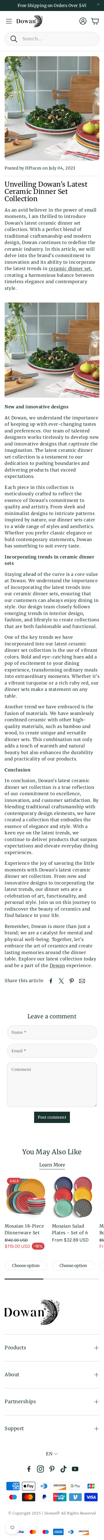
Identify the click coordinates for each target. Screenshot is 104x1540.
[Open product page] (73, 1196)
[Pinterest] (52, 1469)
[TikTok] (63, 1469)
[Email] (82, 981)
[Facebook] (28, 1469)
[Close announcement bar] (98, 4)
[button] (52, 38)
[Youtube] (75, 1469)
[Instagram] (40, 1469)
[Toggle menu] (9, 21)
